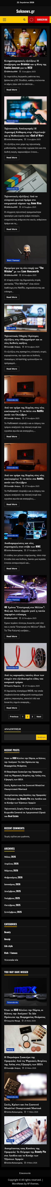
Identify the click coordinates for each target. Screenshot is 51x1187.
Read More (13, 90)
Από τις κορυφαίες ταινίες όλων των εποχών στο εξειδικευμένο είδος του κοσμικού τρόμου (25, 657)
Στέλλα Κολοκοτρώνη (14, 139)
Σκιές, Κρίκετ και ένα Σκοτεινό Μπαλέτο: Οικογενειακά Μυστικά (22, 1106)
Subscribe (42, 19)
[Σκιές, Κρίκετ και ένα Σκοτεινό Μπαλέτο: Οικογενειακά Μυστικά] (25, 1086)
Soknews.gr (25, 11)
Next (39, 716)
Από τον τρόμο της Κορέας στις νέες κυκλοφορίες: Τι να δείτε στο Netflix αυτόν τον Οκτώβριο (25, 389)
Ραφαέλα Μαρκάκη (13, 686)
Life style (11, 53)
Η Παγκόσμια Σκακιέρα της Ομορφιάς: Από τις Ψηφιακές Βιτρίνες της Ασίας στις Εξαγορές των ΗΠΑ (24, 775)
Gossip (7, 939)
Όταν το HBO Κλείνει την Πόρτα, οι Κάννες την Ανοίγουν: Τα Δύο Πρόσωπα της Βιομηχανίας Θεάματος (24, 761)
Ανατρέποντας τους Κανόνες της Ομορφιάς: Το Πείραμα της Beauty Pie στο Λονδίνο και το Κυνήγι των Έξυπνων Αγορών (25, 798)
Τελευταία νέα (12, 121)
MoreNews (18, 1183)
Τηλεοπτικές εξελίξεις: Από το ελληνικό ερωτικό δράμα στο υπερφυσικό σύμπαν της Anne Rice (25, 178)
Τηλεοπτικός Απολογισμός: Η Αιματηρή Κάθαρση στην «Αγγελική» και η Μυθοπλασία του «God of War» (25, 110)
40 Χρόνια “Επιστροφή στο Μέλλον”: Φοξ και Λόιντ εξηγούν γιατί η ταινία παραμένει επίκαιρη (25, 589)
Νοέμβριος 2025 (12, 898)
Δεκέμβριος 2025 (12, 891)
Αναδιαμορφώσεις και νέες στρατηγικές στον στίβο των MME (25, 525)
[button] (4, 19)
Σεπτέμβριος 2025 (13, 912)
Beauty (7, 932)
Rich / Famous (13, 260)
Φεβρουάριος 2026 (13, 877)
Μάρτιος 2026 (11, 870)
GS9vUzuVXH (11, 71)
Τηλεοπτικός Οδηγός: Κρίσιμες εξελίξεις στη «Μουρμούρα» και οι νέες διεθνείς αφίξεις (25, 318)
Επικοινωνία (24, 1173)
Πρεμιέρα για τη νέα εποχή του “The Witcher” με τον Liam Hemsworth (25, 250)
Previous (14, 716)
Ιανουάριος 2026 (12, 884)
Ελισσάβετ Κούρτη (13, 347)
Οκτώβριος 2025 (12, 905)
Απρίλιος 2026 (11, 863)
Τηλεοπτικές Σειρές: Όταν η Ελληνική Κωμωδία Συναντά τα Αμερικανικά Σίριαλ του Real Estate (25, 812)
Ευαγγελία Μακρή (13, 1021)
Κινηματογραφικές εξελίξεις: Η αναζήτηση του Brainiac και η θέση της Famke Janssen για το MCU (25, 43)
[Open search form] (24, 19)
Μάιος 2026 (10, 856)
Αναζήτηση (12, 729)
